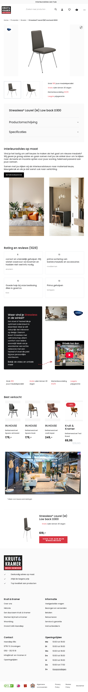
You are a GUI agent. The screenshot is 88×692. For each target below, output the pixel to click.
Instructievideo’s (52, 626)
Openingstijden (10, 659)
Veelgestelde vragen (54, 603)
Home (6, 20)
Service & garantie (53, 621)
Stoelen (23, 20)
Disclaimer (80, 686)
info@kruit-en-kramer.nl (15, 655)
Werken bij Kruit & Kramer (15, 617)
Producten (14, 20)
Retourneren (51, 617)
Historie (7, 608)
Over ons (8, 603)
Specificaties (17, 132)
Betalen (48, 612)
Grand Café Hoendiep (13, 626)
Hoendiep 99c (10, 641)
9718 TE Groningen (12, 646)
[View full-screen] (81, 27)
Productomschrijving (23, 122)
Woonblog (8, 621)
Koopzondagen (59, 669)
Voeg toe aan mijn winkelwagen (53, 540)
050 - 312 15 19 (10, 650)
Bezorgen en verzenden (56, 608)
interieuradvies (14, 175)
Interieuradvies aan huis (46, 2)
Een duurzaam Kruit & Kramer (17, 612)
